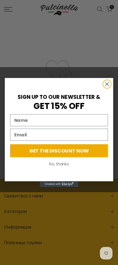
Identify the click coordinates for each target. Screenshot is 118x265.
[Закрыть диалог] (107, 84)
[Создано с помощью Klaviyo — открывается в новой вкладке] (59, 184)
